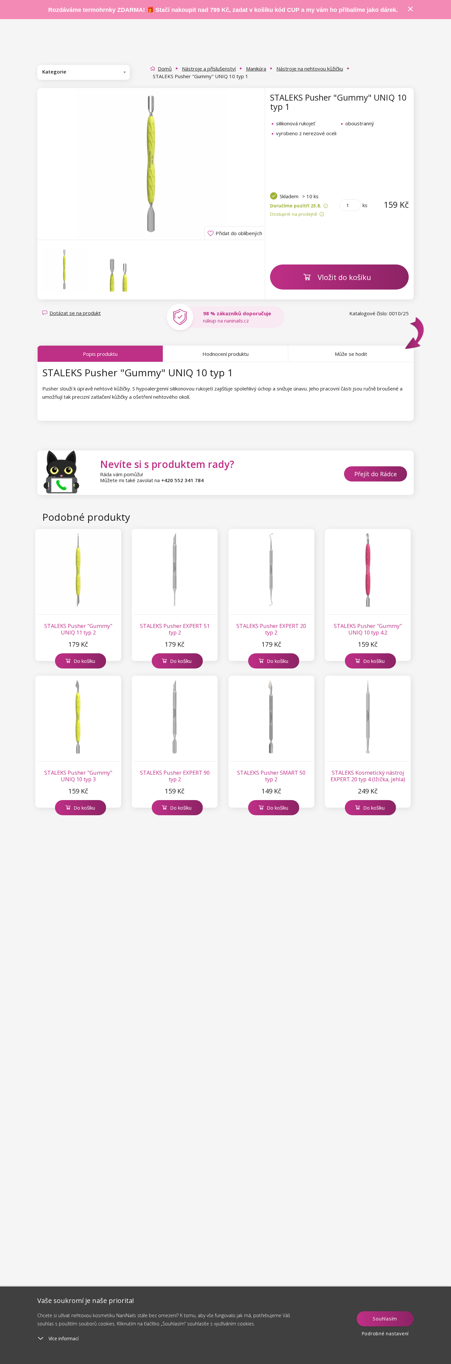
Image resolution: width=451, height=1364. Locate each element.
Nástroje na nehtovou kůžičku (309, 68)
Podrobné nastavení (385, 1333)
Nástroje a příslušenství (209, 68)
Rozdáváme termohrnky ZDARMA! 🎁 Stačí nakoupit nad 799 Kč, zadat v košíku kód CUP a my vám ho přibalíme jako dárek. (223, 10)
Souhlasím (385, 1319)
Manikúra (256, 68)
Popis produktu (100, 354)
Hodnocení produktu (225, 354)
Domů (165, 68)
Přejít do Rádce (375, 474)
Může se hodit (351, 354)
